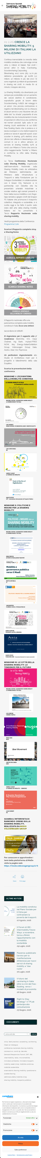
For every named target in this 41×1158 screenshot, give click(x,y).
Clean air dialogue (11, 1045)
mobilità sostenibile (11, 1067)
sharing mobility (10, 1080)
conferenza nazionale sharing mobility (18, 1048)
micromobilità (24, 1058)
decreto (24, 1051)
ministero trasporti (27, 1061)
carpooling (23, 1042)
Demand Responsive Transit (14, 1054)
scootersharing (9, 1074)
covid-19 (17, 1051)
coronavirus (8, 1051)
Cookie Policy (12, 1155)
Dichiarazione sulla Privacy (24, 1155)
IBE (31, 1054)
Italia (16, 1058)
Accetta (20, 1137)
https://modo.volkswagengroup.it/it (21, 866)
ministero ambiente (11, 1061)
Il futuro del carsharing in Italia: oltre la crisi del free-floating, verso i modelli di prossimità (27, 984)
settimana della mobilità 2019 (15, 1077)
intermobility (9, 1058)
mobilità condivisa (27, 1064)
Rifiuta (20, 1144)
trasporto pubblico (24, 1080)
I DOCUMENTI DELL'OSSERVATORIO (16, 1023)
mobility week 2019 (11, 1064)
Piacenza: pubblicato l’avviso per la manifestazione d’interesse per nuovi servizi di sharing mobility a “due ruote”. (26, 961)
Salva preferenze (20, 1150)
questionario (31, 1070)
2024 (6, 1042)
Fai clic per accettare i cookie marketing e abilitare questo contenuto (20, 844)
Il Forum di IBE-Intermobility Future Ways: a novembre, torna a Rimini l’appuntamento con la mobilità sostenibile (26, 935)
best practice (14, 1042)
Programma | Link (11, 224)
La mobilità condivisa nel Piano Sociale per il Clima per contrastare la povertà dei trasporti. (27, 912)
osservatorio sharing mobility (15, 1070)
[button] (38, 1097)
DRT (27, 1054)
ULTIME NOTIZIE (14, 899)
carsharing (32, 1042)
